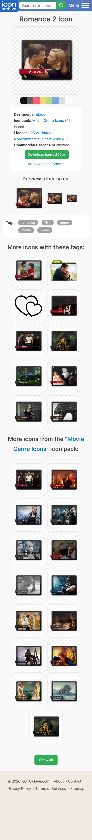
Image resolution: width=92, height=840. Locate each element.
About (59, 781)
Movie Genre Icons (48, 120)
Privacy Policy (19, 788)
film (47, 223)
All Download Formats (46, 164)
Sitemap (77, 788)
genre (64, 223)
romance (28, 223)
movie (26, 230)
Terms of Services (50, 788)
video (44, 230)
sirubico (38, 114)
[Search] (61, 5)
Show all (46, 760)
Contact (74, 781)
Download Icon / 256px (47, 154)
